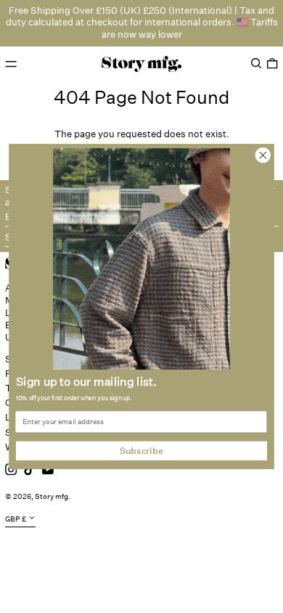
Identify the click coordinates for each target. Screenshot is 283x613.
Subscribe (141, 450)
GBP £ (15, 519)
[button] (256, 63)
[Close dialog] (263, 155)
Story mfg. (52, 497)
